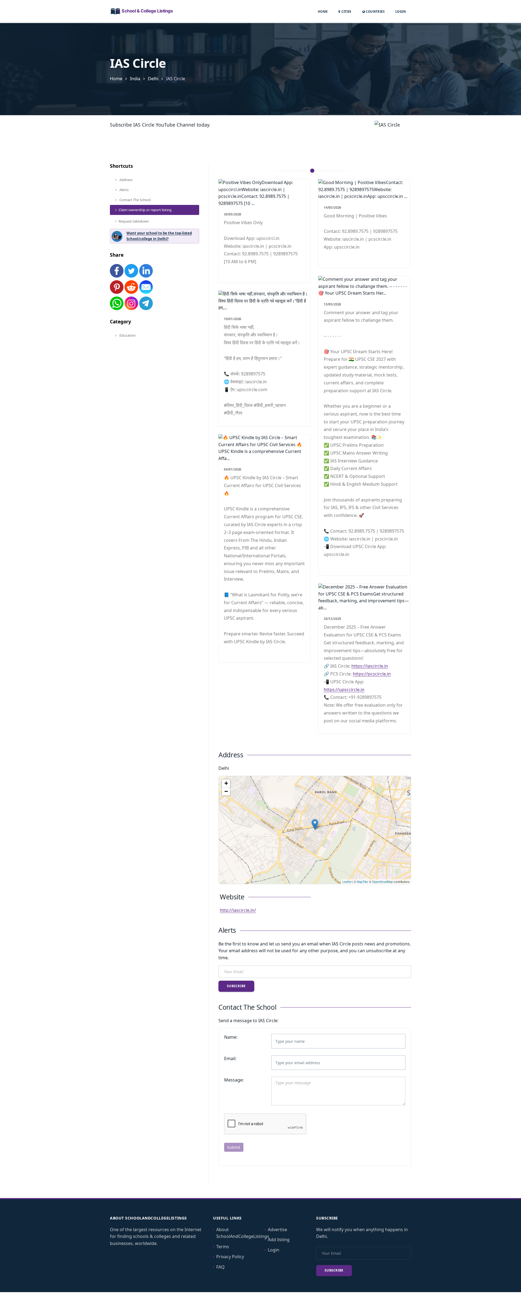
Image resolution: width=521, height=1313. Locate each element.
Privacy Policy (230, 1257)
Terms (222, 1247)
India (135, 79)
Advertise (277, 1229)
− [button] (226, 791)
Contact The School (135, 199)
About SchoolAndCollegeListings (242, 1233)
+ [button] (226, 783)
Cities (346, 11)
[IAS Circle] (315, 824)
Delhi (153, 79)
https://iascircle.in (369, 666)
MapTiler (362, 881)
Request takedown (134, 221)
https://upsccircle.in (344, 690)
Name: (230, 1037)
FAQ (220, 1267)
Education (127, 335)
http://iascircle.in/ (238, 910)
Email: (230, 1058)
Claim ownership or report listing (145, 209)
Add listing (279, 1240)
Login (400, 11)
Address (125, 179)
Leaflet (346, 881)
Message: (234, 1080)
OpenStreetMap (382, 881)
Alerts (124, 189)
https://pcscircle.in (372, 674)
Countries (375, 11)
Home (323, 11)
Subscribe (236, 986)
